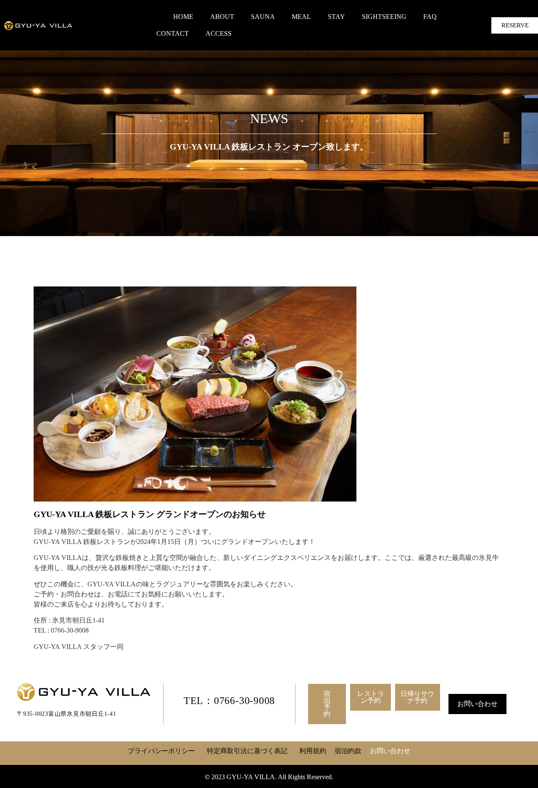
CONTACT (172, 33)
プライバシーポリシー (161, 750)
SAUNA (263, 16)
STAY (336, 16)
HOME (183, 16)
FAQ (430, 16)
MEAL (301, 16)
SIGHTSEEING (384, 16)
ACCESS (219, 33)
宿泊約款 (348, 750)
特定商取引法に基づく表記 (247, 750)
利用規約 (312, 750)
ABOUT (222, 16)
